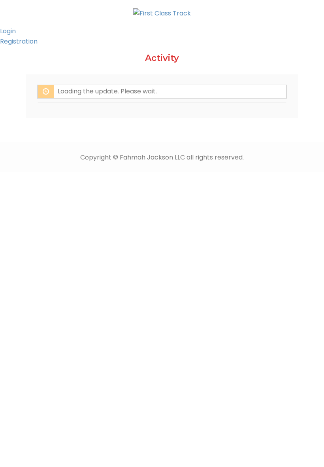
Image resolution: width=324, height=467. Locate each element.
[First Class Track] (162, 12)
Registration (19, 41)
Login (8, 31)
